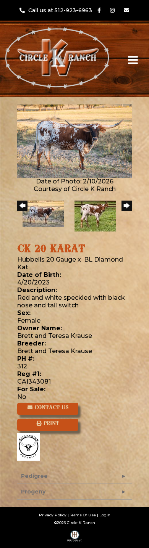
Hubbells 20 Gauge (46, 259)
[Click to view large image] (74, 140)
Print (50, 423)
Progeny (33, 491)
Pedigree (34, 475)
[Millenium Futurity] (30, 446)
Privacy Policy (52, 515)
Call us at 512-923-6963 (61, 10)
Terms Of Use (83, 515)
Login (104, 515)
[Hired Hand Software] (74, 538)
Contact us (50, 407)
